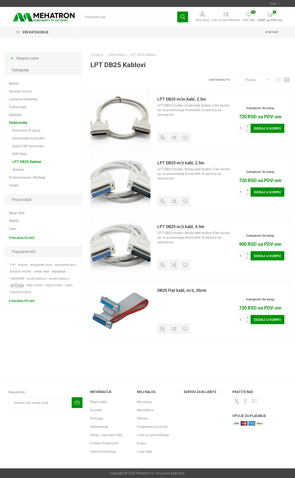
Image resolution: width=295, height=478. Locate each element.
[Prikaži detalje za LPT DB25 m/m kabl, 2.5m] (120, 120)
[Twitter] (236, 401)
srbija (17, 285)
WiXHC (14, 221)
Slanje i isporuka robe (106, 435)
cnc (13, 265)
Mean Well (16, 213)
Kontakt (96, 410)
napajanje (17, 278)
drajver (23, 265)
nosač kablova (37, 278)
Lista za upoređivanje (225, 20)
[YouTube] (254, 401)
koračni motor (21, 271)
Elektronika (18, 123)
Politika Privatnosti (104, 443)
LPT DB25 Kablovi (26, 162)
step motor (34, 285)
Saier (13, 229)
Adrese (142, 418)
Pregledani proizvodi (152, 427)
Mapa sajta (98, 402)
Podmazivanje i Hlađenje (27, 177)
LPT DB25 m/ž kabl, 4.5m (180, 226)
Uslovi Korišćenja (103, 451)
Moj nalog (202, 20)
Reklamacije (99, 427)
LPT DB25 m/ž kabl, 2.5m (180, 162)
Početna (97, 55)
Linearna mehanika (23, 99)
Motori (14, 83)
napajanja (58, 271)
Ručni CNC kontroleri (28, 146)
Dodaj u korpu (267, 128)
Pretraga (182, 17)
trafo (69, 285)
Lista (286, 80)
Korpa (141, 443)
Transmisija (17, 107)
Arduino (18, 170)
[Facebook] (245, 401)
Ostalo (14, 185)
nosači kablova (59, 278)
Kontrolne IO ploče (26, 130)
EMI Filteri (19, 154)
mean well (41, 271)
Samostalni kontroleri (28, 138)
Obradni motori (20, 91)
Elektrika (15, 115)
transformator (21, 292)
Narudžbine (145, 410)
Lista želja (144, 451)
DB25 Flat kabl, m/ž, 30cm (181, 290)
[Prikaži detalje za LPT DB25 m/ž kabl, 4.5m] (120, 247)
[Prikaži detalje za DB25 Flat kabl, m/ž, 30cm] (120, 311)
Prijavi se (77, 402)
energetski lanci (65, 265)
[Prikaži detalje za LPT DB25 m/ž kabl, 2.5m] (120, 183)
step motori (54, 285)
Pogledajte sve (21, 238)
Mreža (278, 80)
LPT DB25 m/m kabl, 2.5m (181, 99)
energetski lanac (41, 265)
